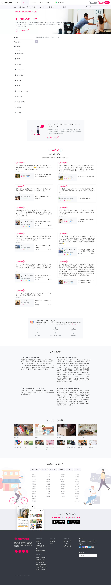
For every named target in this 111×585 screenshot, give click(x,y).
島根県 (63, 484)
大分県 (77, 489)
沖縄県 (77, 496)
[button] (93, 2)
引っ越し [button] (34, 7)
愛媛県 (77, 474)
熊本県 (77, 486)
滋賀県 (48, 496)
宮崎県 (77, 491)
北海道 (34, 474)
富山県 (48, 474)
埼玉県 (61, 469)
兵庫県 (63, 474)
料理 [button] (64, 7)
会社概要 (38, 541)
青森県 (34, 476)
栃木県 (34, 493)
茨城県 (34, 491)
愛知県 (48, 491)
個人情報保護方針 (40, 550)
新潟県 (34, 501)
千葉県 (34, 498)
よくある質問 (67, 543)
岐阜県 (48, 486)
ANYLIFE (52, 541)
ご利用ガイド (67, 541)
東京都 (44, 469)
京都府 (77, 469)
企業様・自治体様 (40, 557)
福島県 (34, 489)
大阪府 (69, 469)
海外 (77, 498)
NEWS (51, 543)
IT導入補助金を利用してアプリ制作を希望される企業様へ (41, 567)
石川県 (48, 476)
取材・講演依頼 (40, 562)
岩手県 (34, 479)
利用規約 (38, 543)
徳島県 (63, 493)
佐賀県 (77, 481)
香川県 (63, 496)
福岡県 (77, 479)
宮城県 (34, 481)
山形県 (34, 486)
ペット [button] (59, 7)
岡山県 (63, 486)
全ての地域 (35, 469)
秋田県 (34, 484)
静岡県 (48, 489)
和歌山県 (62, 479)
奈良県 (63, 476)
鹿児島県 (77, 493)
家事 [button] (28, 7)
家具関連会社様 (40, 559)
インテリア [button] (42, 7)
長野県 (48, 484)
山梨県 (48, 481)
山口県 (63, 491)
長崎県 (77, 484)
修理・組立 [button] (21, 7)
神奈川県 (52, 469)
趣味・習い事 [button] (51, 7)
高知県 (77, 476)
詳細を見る (74, 324)
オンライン (77, 501)
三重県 (48, 493)
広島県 (63, 489)
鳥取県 (63, 481)
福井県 (48, 479)
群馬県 (34, 496)
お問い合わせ (67, 546)
